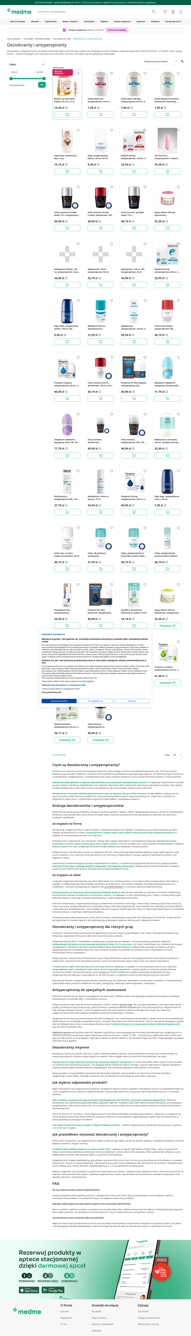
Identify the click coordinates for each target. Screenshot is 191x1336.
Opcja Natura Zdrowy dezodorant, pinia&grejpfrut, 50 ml (165, 214)
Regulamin (66, 1317)
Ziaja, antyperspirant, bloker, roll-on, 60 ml (98, 157)
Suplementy (50, 21)
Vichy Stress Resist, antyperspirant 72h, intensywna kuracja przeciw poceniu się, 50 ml (167, 327)
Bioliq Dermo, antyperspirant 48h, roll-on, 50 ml (66, 498)
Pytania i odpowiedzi (103, 1324)
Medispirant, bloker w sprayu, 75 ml (98, 497)
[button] (66, 108)
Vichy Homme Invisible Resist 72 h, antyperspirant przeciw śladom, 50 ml (67, 214)
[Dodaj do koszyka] (67, 114)
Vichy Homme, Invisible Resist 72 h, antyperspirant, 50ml (132, 214)
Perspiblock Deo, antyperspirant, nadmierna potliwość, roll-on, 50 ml (67, 611)
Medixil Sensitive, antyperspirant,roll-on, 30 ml (66, 725)
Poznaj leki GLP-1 (173, 21)
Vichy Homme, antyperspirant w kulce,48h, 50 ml (96, 725)
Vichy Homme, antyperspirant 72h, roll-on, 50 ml (133, 441)
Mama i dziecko (70, 21)
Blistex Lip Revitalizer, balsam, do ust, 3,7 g (64, 100)
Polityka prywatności (149, 1317)
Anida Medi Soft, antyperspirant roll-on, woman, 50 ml (99, 100)
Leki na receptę (17, 21)
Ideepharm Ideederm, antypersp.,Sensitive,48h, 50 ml (167, 384)
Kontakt (65, 1311)
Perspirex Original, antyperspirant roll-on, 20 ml (66, 384)
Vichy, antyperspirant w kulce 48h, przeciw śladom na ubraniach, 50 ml (134, 554)
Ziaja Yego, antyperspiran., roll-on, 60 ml (167, 497)
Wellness (155, 21)
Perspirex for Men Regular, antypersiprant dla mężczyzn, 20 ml (134, 384)
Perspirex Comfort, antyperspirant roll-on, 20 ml (167, 668)
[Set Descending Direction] (182, 61)
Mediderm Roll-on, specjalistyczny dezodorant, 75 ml (97, 327)
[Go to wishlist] (165, 12)
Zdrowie (35, 21)
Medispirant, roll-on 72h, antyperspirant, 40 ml (133, 270)
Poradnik (96, 1311)
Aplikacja (96, 1330)
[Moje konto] (181, 12)
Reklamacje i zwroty (148, 1324)
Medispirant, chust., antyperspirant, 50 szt (98, 270)
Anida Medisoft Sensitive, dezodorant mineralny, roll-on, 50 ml (167, 100)
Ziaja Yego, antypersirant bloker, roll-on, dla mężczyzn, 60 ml (66, 327)
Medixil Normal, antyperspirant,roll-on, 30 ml (167, 270)
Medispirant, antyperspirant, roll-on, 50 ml (133, 327)
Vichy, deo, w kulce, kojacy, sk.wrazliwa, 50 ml (66, 554)
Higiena (104, 21)
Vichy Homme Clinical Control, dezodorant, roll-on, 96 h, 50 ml (100, 214)
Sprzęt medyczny (122, 21)
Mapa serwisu (99, 1317)
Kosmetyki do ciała (61, 38)
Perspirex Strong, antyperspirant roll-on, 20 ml (133, 498)
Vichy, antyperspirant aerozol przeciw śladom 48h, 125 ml (166, 554)
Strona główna (14, 38)
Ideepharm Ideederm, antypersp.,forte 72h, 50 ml (65, 441)
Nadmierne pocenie (61, 1032)
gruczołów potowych (114, 886)
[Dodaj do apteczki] (78, 73)
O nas (64, 1324)
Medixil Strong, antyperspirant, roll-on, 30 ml (133, 157)
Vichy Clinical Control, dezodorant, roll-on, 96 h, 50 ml (100, 384)
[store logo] (19, 11)
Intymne (141, 21)
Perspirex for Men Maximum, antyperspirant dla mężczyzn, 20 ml (100, 611)
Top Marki (143, 1311)
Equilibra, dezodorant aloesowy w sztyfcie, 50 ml (134, 611)
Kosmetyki (89, 21)
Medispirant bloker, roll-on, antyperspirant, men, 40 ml (66, 270)
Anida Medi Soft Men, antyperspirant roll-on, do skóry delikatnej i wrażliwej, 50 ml (133, 100)
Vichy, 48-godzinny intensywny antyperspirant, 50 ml (98, 554)
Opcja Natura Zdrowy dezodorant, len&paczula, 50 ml (167, 611)
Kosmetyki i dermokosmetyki (37, 38)
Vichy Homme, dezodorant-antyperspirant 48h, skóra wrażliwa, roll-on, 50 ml (100, 441)
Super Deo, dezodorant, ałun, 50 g (65, 157)
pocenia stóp (126, 1004)
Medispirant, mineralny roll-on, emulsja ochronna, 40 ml (167, 441)
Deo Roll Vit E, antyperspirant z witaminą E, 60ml (167, 157)
